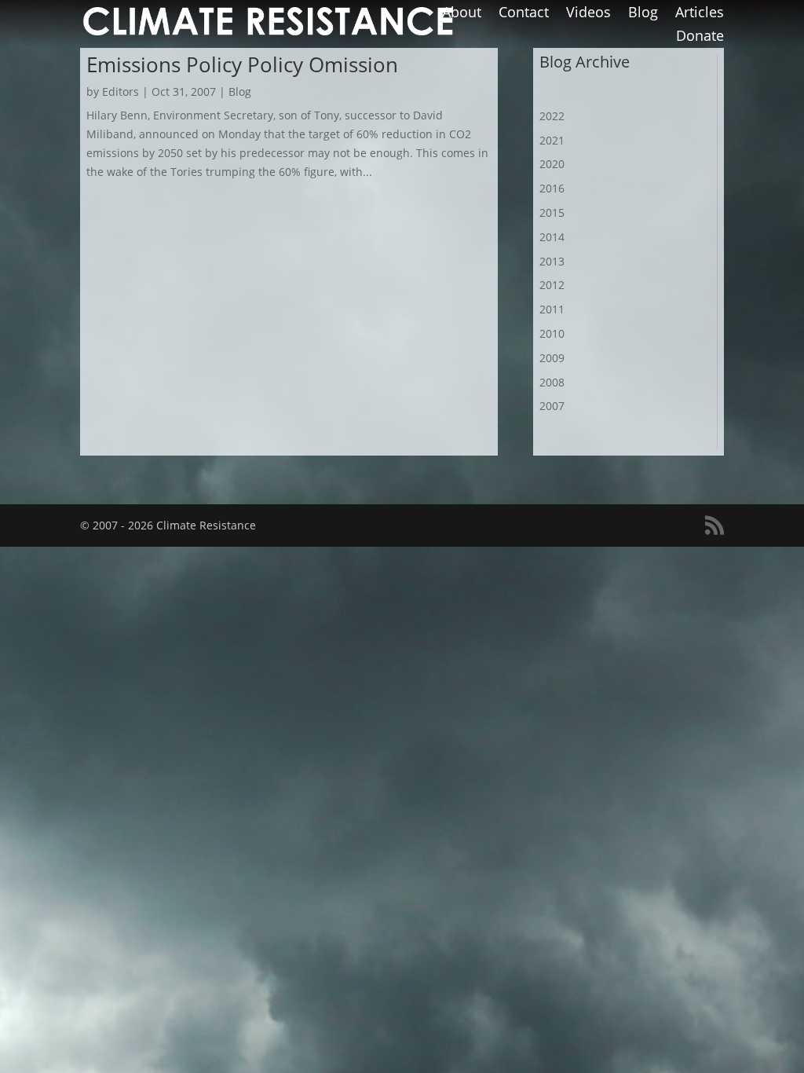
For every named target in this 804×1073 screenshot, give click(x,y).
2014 (552, 236)
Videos (588, 13)
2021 (552, 140)
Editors (120, 91)
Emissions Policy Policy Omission (242, 64)
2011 (552, 309)
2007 (552, 405)
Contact (524, 13)
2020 (552, 163)
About (461, 13)
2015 (552, 212)
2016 (552, 188)
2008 (552, 382)
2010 (552, 333)
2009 (552, 357)
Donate (700, 37)
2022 (552, 115)
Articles (699, 13)
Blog (643, 13)
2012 (552, 284)
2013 (552, 261)
